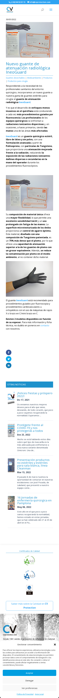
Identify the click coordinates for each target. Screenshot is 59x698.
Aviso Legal (39, 694)
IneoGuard (24, 102)
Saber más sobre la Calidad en (29, 605)
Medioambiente (34, 77)
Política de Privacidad (25, 694)
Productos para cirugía (18, 81)
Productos (47, 77)
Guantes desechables (15, 77)
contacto (44, 325)
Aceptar (29, 673)
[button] (55, 644)
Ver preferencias (29, 688)
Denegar (29, 680)
